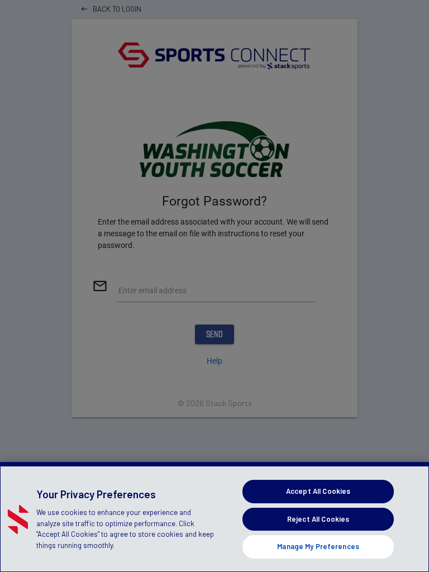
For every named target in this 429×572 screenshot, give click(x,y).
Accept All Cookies (318, 491)
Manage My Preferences (318, 546)
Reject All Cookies (318, 518)
